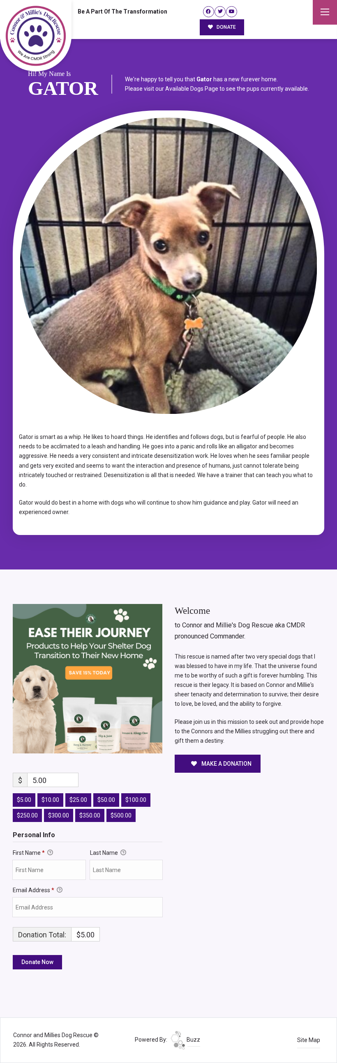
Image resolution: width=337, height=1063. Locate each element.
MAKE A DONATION (226, 763)
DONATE (225, 27)
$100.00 (135, 800)
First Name (29, 852)
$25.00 (78, 800)
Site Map (308, 1040)
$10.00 (50, 800)
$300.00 (58, 815)
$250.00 (27, 815)
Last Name (104, 852)
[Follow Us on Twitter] (220, 11)
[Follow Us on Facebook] (208, 11)
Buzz (192, 1039)
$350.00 (89, 815)
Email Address (33, 890)
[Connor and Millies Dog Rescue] (36, 36)
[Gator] (168, 265)
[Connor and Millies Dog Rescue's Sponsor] (87, 678)
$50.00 (106, 800)
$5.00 (24, 800)
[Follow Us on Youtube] (231, 11)
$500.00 (121, 815)
